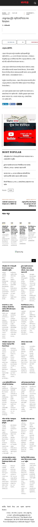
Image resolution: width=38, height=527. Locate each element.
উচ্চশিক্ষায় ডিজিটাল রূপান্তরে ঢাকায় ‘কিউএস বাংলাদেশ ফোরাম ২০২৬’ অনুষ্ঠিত (28, 459)
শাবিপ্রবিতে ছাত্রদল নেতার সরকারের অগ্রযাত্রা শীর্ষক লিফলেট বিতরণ (8, 344)
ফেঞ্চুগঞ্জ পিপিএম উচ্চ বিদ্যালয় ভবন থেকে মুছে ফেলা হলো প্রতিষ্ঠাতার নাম (29, 204)
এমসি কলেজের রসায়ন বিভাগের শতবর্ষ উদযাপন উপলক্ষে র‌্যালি (28, 383)
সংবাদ (9, 13)
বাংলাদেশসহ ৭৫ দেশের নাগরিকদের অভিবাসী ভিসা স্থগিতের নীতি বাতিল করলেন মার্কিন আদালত (23, 230)
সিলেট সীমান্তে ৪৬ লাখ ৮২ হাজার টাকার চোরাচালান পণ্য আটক (32, 228)
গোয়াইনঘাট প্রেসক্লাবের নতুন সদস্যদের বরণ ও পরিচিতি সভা (9, 203)
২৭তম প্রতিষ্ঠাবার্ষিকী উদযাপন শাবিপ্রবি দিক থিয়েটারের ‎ (9, 383)
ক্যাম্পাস (3, 223)
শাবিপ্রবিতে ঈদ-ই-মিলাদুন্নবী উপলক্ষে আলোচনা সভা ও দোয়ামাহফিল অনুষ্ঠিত (6, 229)
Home (4, 13)
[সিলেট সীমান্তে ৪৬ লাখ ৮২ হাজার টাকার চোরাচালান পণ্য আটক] (32, 219)
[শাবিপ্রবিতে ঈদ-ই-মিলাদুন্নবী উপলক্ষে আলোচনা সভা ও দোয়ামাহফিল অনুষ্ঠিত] (6, 219)
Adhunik (7, 25)
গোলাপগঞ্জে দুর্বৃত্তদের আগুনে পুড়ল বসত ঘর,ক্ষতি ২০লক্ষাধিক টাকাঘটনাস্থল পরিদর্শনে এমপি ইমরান (9, 460)
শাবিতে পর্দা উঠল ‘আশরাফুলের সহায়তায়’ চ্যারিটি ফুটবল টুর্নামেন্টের (9, 421)
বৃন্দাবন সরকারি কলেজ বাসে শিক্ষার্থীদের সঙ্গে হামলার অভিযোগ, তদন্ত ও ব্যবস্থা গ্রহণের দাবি (14, 230)
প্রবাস (21, 223)
